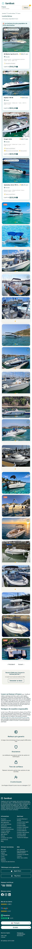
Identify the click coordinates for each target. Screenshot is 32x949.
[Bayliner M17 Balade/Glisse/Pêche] (16, 578)
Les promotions (21, 835)
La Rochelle (4, 854)
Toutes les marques (22, 837)
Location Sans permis (23, 832)
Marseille (3, 849)
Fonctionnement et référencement (22, 852)
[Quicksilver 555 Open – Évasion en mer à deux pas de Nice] (16, 528)
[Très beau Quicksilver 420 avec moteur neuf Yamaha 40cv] (16, 458)
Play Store (17, 876)
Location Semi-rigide (23, 822)
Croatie (3, 858)
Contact (19, 856)
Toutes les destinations (8, 861)
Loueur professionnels (7, 829)
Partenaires (20, 935)
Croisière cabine (21, 834)
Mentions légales (5, 932)
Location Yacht (21, 823)
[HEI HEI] (16, 603)
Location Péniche (22, 830)
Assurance (4, 826)
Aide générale (21, 849)
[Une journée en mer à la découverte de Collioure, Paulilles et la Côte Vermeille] (16, 626)
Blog (2, 841)
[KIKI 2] (16, 285)
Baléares (3, 860)
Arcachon (3, 851)
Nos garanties (5, 822)
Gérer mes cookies (22, 858)
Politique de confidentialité (21, 933)
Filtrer (27, 6)
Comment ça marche (22, 854)
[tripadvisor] (5, 915)
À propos (3, 819)
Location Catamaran (22, 827)
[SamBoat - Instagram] (6, 894)
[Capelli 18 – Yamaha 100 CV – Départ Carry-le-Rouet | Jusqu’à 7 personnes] (16, 483)
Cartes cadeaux (5, 831)
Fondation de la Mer (6, 837)
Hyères (3, 853)
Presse (3, 836)
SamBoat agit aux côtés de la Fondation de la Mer (15, 717)
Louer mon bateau (6, 824)
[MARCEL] (16, 261)
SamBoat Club (5, 832)
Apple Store (17, 871)
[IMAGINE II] (16, 383)
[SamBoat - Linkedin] (9, 894)
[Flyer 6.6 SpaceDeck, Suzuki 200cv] (16, 431)
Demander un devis (16, 681)
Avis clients (4, 834)
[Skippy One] (16, 335)
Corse (2, 856)
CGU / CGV (3, 935)
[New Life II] (16, 407)
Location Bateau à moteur (22, 819)
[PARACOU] (16, 310)
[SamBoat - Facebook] (2, 894)
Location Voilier (21, 825)
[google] (4, 908)
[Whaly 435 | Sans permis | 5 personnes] (16, 237)
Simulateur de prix (6, 827)
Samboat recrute (6, 820)
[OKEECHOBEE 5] (16, 358)
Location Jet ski (21, 829)
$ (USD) (15, 927)
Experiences (4, 839)
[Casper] (16, 552)
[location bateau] (8, 3)
